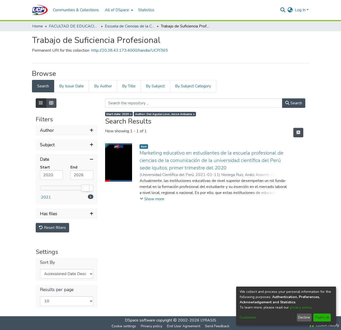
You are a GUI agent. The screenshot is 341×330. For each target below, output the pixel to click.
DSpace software (140, 320)
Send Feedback (217, 326)
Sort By (47, 262)
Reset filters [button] (54, 227)
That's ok (322, 317)
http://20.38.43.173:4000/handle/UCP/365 (129, 50)
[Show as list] (41, 103)
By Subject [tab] (155, 86)
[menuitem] (118, 10)
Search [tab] (43, 86)
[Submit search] (283, 10)
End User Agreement (183, 326)
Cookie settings (124, 326)
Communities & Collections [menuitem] (76, 10)
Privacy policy (151, 326)
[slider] (85, 187)
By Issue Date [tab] (71, 86)
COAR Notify (327, 325)
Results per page (57, 289)
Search (295, 103)
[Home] (40, 10)
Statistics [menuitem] (146, 10)
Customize (248, 317)
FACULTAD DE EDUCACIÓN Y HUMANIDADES (74, 26)
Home (37, 26)
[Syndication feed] (298, 132)
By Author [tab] (103, 86)
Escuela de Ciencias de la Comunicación (130, 26)
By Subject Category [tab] (193, 86)
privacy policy (300, 307)
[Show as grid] (51, 103)
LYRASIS (208, 320)
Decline (304, 317)
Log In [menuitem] (300, 10)
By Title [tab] (129, 86)
